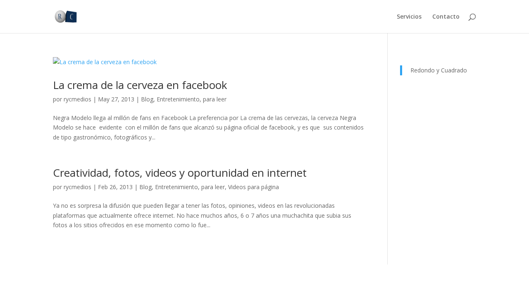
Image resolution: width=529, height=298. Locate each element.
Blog (147, 99)
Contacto (446, 17)
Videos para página (253, 187)
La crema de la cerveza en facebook (140, 84)
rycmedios (77, 99)
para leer (214, 99)
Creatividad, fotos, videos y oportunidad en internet (180, 172)
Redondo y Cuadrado (438, 70)
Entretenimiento (178, 99)
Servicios (409, 17)
